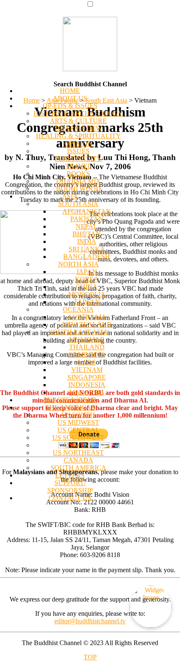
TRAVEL (78, 166)
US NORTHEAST (78, 452)
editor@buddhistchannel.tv (90, 621)
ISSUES (78, 151)
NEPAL (87, 226)
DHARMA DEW (78, 128)
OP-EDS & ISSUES (70, 105)
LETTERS (70, 475)
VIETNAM (87, 369)
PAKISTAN (86, 218)
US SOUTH (78, 414)
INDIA (86, 241)
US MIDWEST (78, 422)
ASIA (70, 196)
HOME (70, 90)
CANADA (78, 460)
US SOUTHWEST (78, 437)
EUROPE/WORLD (70, 399)
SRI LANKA (87, 249)
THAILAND (87, 347)
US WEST (78, 445)
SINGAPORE (86, 377)
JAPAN (86, 271)
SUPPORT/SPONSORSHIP (70, 486)
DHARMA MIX (78, 181)
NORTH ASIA (78, 264)
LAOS (87, 362)
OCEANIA (78, 309)
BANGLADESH (86, 256)
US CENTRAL (78, 430)
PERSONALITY (78, 158)
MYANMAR (87, 339)
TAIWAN (87, 301)
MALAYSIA (87, 392)
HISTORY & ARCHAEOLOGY (78, 113)
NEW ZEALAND (87, 324)
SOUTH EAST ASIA (78, 332)
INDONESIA (86, 384)
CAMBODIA (86, 354)
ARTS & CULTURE (78, 120)
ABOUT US (70, 98)
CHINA (87, 286)
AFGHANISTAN (86, 211)
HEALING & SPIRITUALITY (78, 135)
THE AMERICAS (70, 407)
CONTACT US (70, 497)
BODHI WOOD (78, 188)
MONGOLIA (86, 294)
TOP (90, 657)
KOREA (87, 279)
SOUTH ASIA (78, 203)
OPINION (78, 143)
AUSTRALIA (86, 316)
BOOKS (78, 173)
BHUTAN (86, 234)
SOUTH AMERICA (78, 467)
